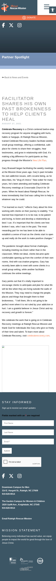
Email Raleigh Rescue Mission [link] (17, 519)
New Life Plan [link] (39, 160)
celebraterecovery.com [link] (38, 335)
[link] (52, 9)
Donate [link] (31, 17)
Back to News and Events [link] (16, 77)
